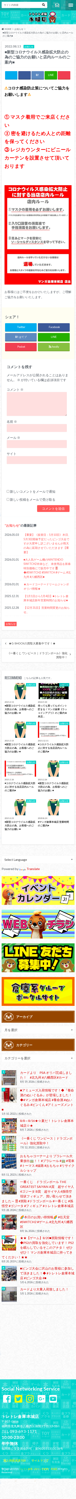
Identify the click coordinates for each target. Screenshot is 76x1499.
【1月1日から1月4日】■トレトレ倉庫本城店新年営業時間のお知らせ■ (46, 598)
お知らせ (12, 525)
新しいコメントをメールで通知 (32, 491)
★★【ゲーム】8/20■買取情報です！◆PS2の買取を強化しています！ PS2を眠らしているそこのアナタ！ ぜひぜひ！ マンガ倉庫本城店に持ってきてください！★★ (38, 1247)
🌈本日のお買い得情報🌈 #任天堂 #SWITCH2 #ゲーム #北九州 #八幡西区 (46, 1221)
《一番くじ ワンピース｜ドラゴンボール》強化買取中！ (37, 655)
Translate (33, 869)
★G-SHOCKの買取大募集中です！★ (32, 643)
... (35, 1480)
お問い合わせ (57, 5)
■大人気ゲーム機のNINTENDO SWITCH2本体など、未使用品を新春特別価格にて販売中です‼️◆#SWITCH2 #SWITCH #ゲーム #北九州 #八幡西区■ (47, 568)
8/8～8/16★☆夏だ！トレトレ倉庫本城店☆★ (47, 1123)
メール (13, 437)
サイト (11, 453)
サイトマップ (40, 1460)
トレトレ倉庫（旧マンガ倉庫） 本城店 (38, 1469)
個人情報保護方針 (14, 1460)
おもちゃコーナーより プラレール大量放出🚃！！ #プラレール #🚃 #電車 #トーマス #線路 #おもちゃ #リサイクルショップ (47, 1163)
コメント (15, 389)
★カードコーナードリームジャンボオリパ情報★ (46, 586)
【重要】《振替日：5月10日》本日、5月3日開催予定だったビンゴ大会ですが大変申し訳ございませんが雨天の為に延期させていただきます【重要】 (47, 543)
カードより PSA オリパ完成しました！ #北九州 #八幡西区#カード (46, 1075)
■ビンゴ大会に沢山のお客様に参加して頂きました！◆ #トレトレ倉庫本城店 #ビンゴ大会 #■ (47, 1273)
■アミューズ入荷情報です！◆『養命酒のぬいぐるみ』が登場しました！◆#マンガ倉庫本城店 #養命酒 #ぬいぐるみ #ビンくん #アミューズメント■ (38, 1099)
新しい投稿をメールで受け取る (32, 499)
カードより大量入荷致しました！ (44, 1289)
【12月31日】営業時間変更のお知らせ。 (47, 610)
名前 (12, 421)
